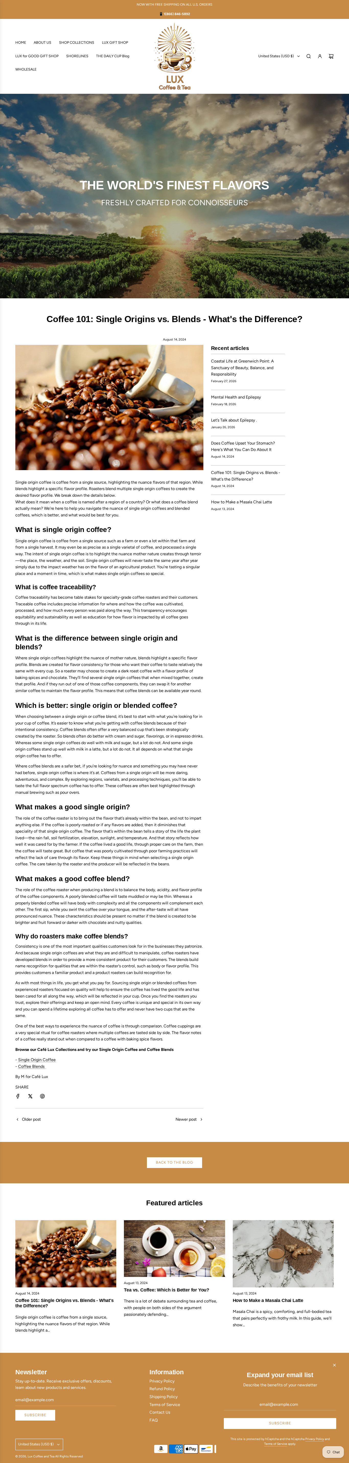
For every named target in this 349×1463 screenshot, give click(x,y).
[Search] (308, 56)
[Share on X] (30, 1097)
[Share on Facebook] (18, 1097)
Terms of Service (275, 1444)
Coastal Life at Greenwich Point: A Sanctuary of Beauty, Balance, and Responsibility (242, 368)
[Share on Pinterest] (42, 1097)
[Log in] (319, 56)
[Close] (334, 1365)
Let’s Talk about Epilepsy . (234, 420)
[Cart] (331, 56)
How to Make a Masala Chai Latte (241, 502)
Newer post (186, 1119)
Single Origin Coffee (37, 1059)
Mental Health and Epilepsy (236, 397)
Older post (31, 1119)
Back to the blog (174, 1162)
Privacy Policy (314, 1439)
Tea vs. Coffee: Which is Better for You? (166, 1289)
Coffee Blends (31, 1066)
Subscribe (35, 1415)
